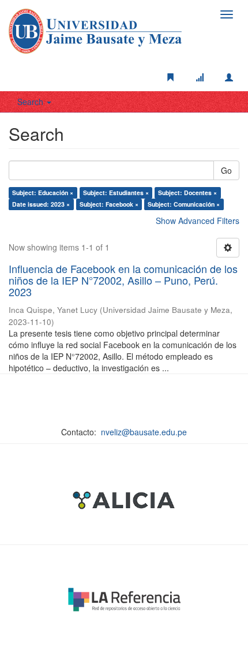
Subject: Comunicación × (184, 204)
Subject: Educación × (42, 192)
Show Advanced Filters (197, 220)
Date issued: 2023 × (41, 204)
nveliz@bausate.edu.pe (144, 432)
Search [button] (31, 101)
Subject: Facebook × (109, 204)
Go (226, 170)
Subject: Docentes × (187, 192)
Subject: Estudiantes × (116, 192)
